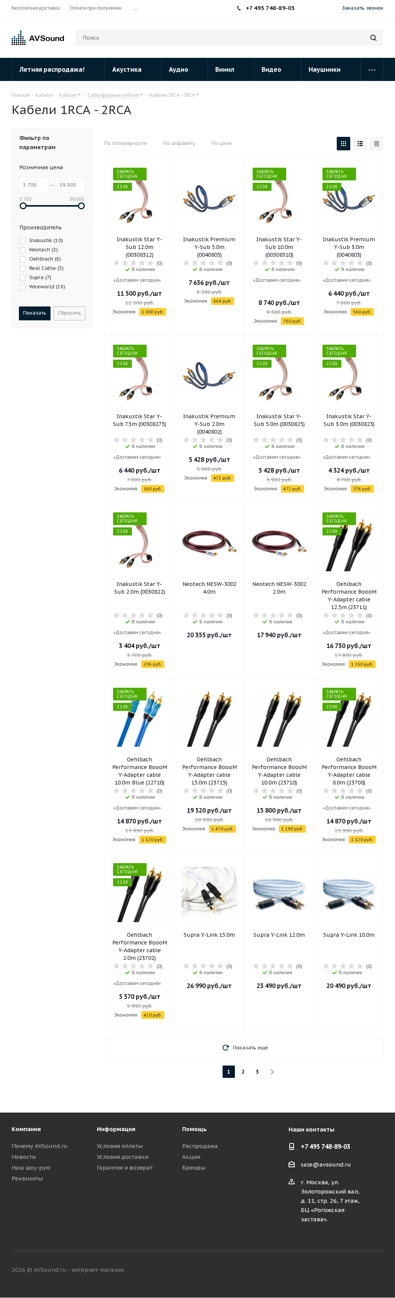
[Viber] (332, 9)
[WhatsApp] (309, 9)
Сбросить (69, 313)
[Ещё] (372, 69)
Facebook (339, 1270)
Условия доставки (123, 1156)
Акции (191, 1156)
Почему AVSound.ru (40, 1146)
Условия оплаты (120, 1146)
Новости (23, 1156)
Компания (26, 1129)
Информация (116, 1129)
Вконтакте (319, 1270)
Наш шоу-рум (31, 1167)
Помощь (194, 1129)
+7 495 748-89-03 (325, 1146)
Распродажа (200, 1146)
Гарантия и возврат (125, 1167)
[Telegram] (321, 9)
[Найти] (373, 37)
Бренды (193, 1167)
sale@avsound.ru (326, 1164)
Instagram (358, 1270)
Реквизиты (27, 1178)
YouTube (377, 1270)
